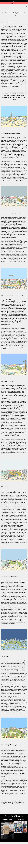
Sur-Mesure (13, 804)
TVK (14, 2)
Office (14, 4)
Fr (26, 6)
